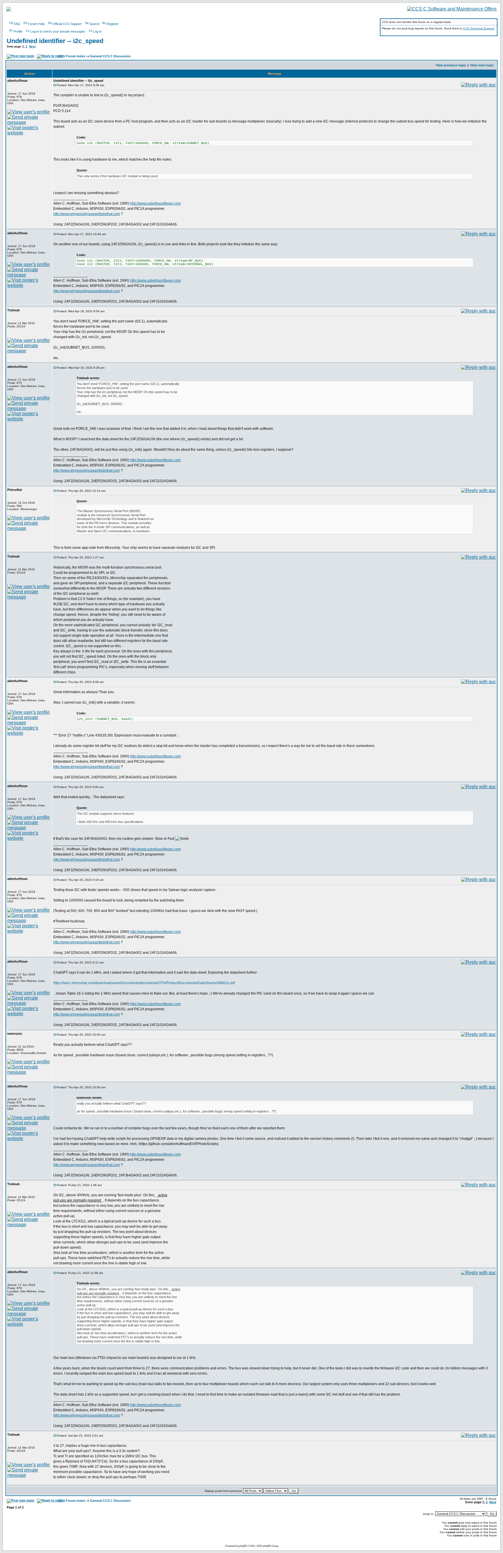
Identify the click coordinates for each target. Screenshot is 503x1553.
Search (94, 24)
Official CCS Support (67, 24)
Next (32, 46)
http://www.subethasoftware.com (155, 203)
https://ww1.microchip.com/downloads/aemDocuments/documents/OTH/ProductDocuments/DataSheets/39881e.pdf (144, 983)
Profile (18, 31)
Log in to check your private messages (57, 31)
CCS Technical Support (478, 28)
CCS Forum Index (71, 56)
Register (112, 24)
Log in (97, 31)
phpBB (243, 1545)
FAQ (17, 24)
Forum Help (36, 24)
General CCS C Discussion (110, 56)
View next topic (482, 65)
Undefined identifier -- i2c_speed (55, 41)
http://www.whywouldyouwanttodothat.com (86, 214)
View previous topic (451, 65)
